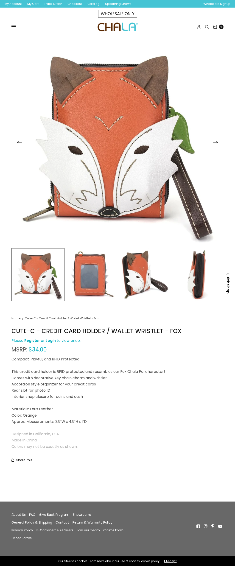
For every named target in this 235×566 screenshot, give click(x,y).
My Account (13, 4)
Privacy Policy (22, 530)
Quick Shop (228, 283)
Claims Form (113, 530)
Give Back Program (54, 514)
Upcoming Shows (118, 4)
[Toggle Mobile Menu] (16, 27)
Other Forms (21, 538)
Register (32, 340)
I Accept (170, 561)
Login (51, 340)
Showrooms (82, 514)
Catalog (93, 4)
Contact (62, 522)
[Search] (207, 27)
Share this (24, 460)
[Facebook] (198, 526)
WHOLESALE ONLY (117, 14)
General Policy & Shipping (31, 522)
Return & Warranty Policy (92, 522)
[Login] (199, 27)
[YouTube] (220, 526)
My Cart (33, 4)
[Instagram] (206, 526)
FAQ (32, 514)
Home (16, 318)
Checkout (74, 4)
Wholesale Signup (216, 4)
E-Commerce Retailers (54, 530)
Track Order (53, 4)
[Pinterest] (213, 526)
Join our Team (88, 530)
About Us (18, 514)
